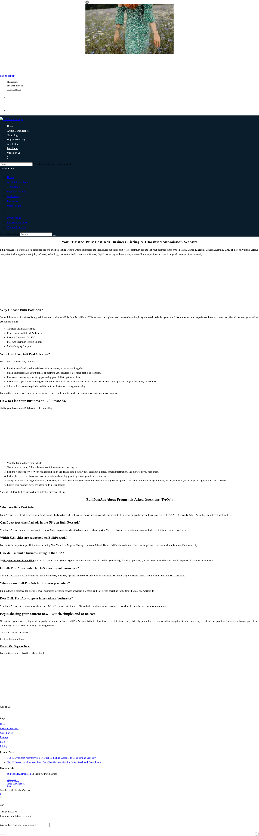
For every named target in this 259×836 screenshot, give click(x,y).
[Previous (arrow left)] (1, 834)
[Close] (1, 821)
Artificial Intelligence (18, 182)
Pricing (3, 746)
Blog (2, 742)
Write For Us (14, 205)
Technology (13, 186)
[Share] (7, 830)
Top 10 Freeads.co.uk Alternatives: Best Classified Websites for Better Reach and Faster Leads (54, 762)
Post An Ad (13, 201)
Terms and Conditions (16, 784)
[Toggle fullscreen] (4, 830)
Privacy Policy (13, 781)
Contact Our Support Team (15, 646)
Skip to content (7, 76)
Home (10, 177)
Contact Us (11, 779)
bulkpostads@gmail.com (19, 774)
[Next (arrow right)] (4, 834)
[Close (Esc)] (11, 830)
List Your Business (15, 86)
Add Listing (13, 196)
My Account (12, 82)
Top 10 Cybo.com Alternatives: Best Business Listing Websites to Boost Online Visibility (51, 758)
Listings (4, 737)
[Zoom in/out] (1, 830)
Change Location (14, 89)
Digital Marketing (16, 191)
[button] (87, 2)
